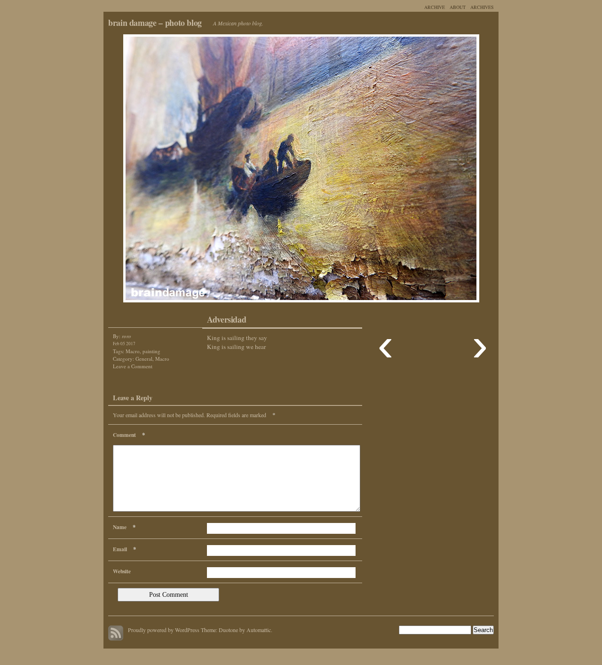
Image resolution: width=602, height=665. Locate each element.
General (143, 358)
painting (151, 351)
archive (434, 7)
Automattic (258, 629)
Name (124, 526)
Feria (400, 170)
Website (122, 571)
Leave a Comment (132, 366)
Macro (133, 351)
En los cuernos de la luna (202, 170)
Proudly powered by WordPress (163, 629)
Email (124, 549)
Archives (482, 7)
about (458, 7)
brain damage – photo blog (155, 22)
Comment (129, 434)
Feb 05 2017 (124, 343)
